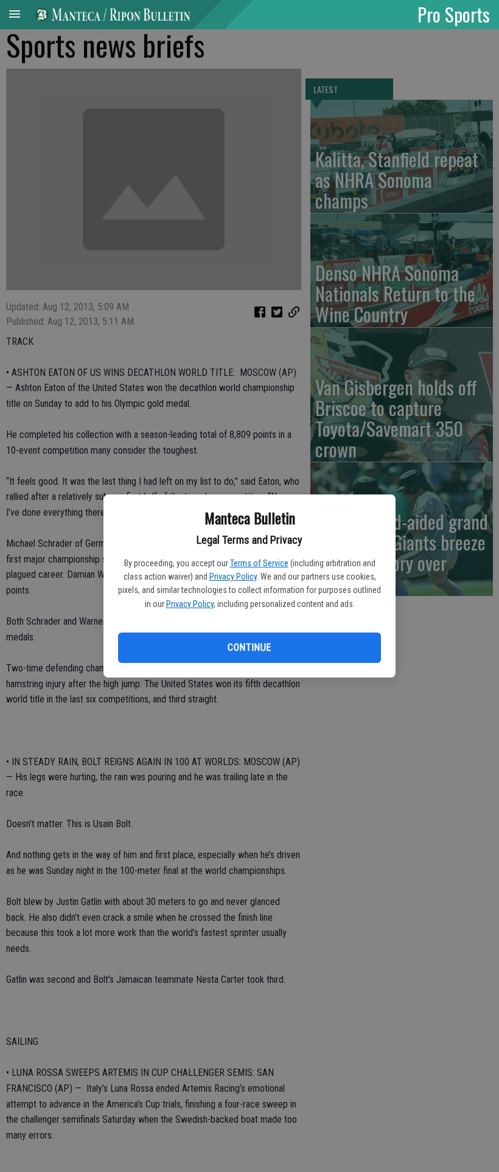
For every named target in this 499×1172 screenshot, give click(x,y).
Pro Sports (453, 14)
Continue (249, 647)
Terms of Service (259, 563)
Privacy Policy (233, 576)
